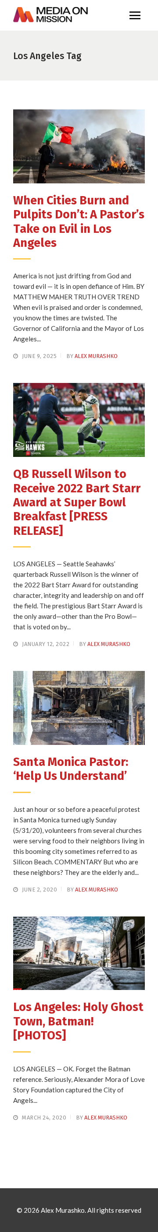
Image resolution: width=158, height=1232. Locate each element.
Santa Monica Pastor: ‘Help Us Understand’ (70, 769)
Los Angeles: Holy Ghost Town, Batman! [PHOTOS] (78, 1021)
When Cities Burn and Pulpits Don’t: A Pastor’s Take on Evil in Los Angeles (78, 221)
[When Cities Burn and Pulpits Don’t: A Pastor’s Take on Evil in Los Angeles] (79, 146)
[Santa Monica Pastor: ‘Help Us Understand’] (79, 708)
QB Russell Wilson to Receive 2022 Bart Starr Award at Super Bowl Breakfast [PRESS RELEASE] (76, 502)
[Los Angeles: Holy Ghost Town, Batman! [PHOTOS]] (79, 953)
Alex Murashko (96, 356)
